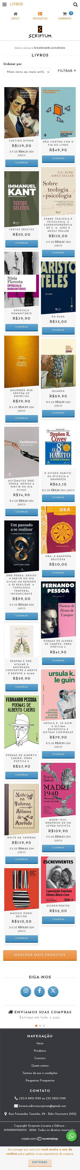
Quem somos (40, 1065)
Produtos (40, 1051)
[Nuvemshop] (40, 1140)
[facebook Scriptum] (39, 991)
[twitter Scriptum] (53, 991)
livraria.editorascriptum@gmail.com (42, 1106)
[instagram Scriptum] (25, 991)
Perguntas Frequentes (40, 1080)
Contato (40, 1058)
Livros (27, 48)
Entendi (40, 1162)
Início (18, 48)
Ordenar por (12, 64)
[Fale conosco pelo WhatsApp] (71, 1136)
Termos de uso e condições (40, 1073)
